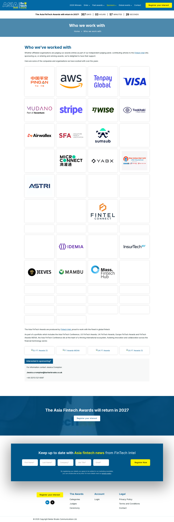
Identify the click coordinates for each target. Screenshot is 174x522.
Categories (75, 499)
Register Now (141, 462)
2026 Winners (75, 5)
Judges (73, 503)
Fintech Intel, (66, 329)
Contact (137, 5)
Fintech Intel (139, 53)
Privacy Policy (125, 499)
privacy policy (106, 473)
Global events (124, 5)
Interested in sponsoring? (38, 361)
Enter (86, 5)
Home (77, 31)
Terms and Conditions (129, 503)
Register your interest (159, 5)
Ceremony (75, 508)
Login (97, 499)
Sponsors (111, 5)
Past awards (97, 5)
